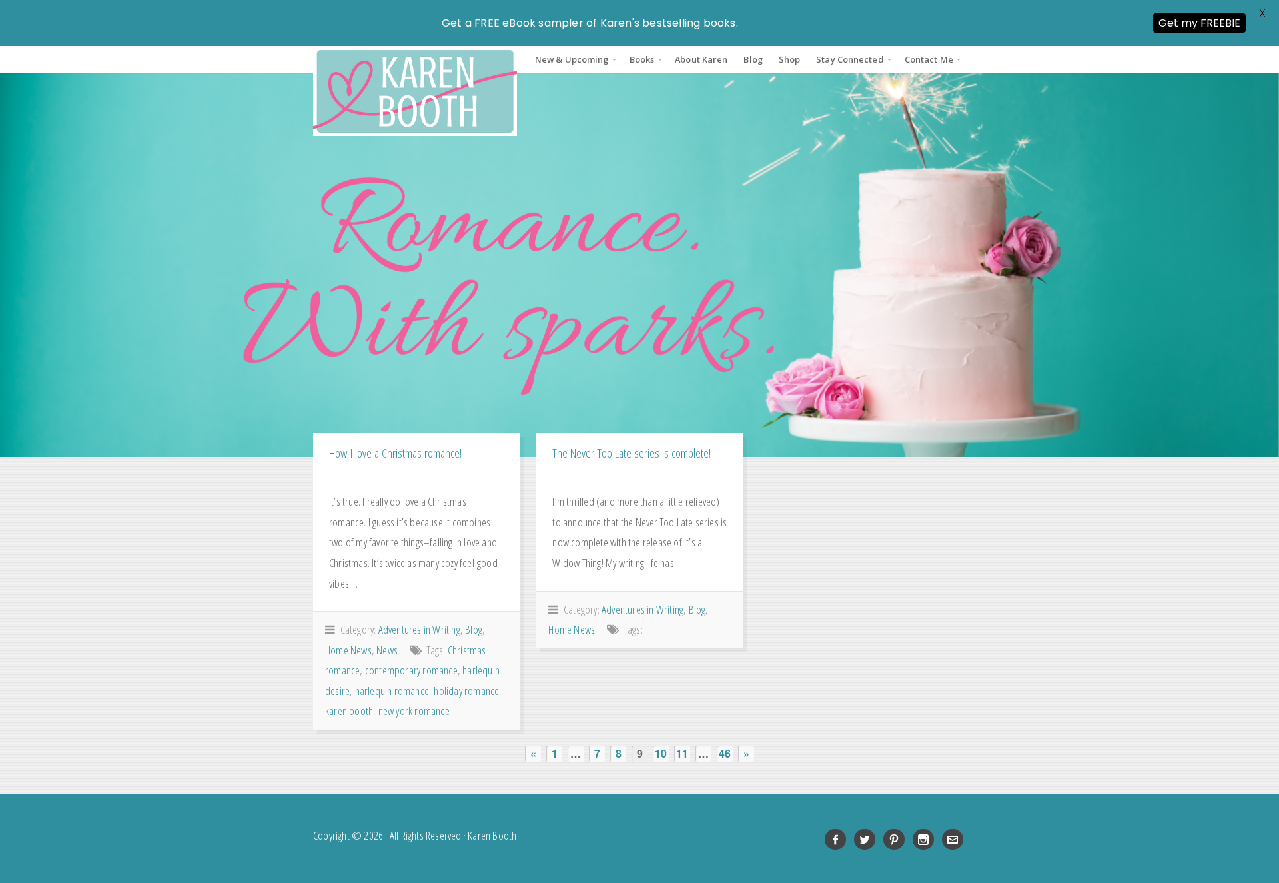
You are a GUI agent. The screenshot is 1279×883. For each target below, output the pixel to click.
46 (725, 753)
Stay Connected (849, 59)
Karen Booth (415, 91)
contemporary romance (411, 670)
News (387, 650)
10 (661, 753)
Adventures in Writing (419, 629)
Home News (348, 650)
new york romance (414, 710)
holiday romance (466, 690)
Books (642, 59)
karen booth (349, 710)
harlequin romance (392, 690)
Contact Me (929, 59)
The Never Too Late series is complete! (631, 453)
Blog (752, 59)
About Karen (701, 59)
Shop (789, 59)
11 (682, 753)
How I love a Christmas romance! (395, 453)
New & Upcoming (571, 59)
